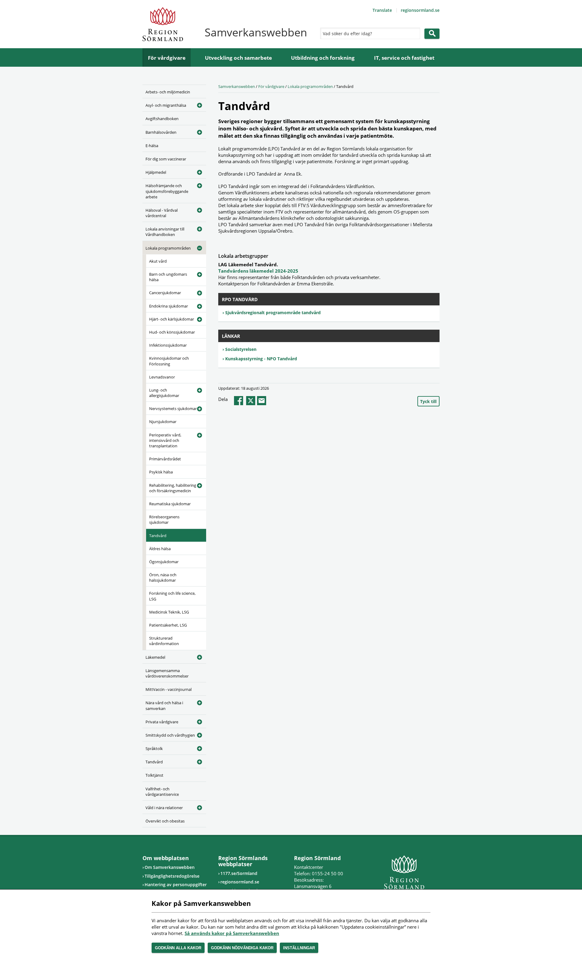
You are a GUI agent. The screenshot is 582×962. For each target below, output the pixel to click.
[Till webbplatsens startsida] (162, 24)
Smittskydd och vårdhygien (170, 735)
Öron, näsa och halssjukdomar (162, 577)
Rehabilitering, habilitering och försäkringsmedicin (172, 488)
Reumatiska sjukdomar (170, 503)
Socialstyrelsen (240, 349)
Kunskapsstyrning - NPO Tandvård (261, 359)
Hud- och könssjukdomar (172, 332)
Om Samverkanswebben (170, 867)
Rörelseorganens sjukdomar (164, 519)
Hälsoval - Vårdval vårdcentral (162, 212)
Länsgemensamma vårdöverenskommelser (167, 673)
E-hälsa (152, 145)
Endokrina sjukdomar (168, 306)
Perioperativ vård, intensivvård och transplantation (165, 440)
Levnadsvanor (162, 377)
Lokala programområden (168, 248)
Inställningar (299, 948)
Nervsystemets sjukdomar (173, 408)
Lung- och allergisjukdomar (164, 392)
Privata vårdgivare (162, 722)
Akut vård (158, 261)
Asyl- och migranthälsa (166, 105)
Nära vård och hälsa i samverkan (164, 705)
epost (261, 400)
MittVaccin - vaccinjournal (169, 689)
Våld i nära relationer (164, 807)
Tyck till (428, 401)
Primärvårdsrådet (165, 459)
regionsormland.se (420, 10)
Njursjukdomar (162, 421)
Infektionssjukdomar (168, 345)
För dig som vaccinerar (166, 159)
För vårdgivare (167, 57)
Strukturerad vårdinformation (164, 640)
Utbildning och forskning (323, 57)
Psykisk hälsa (161, 472)
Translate (382, 10)
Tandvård (157, 535)
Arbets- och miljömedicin (168, 92)
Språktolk (154, 748)
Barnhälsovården (161, 132)
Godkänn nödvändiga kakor (242, 948)
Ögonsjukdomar (164, 561)
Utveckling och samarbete (238, 57)
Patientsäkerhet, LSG (168, 625)
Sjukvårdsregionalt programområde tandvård (273, 312)
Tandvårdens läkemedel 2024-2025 (258, 271)
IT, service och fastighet (404, 57)
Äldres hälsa (160, 548)
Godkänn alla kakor (178, 948)
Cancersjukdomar (165, 292)
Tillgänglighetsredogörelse (172, 876)
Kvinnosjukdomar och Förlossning (169, 360)
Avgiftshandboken (162, 118)
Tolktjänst (154, 775)
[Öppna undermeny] (197, 104)
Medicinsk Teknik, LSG (169, 612)
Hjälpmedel (156, 172)
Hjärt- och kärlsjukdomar (171, 319)
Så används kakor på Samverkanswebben (232, 933)
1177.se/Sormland (238, 873)
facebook (238, 400)
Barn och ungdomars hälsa (168, 276)
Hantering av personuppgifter (176, 884)
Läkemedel (155, 657)
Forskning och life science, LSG (172, 595)
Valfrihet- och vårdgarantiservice (162, 791)
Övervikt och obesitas (165, 821)
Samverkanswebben (236, 86)
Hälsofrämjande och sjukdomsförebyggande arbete (167, 191)
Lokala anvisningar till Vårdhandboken (165, 231)
